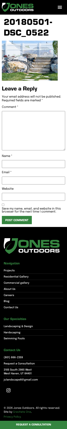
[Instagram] (8, 390)
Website (8, 188)
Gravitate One (22, 412)
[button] (59, 7)
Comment (10, 107)
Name (7, 156)
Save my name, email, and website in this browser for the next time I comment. (31, 210)
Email (7, 172)
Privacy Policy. (12, 417)
